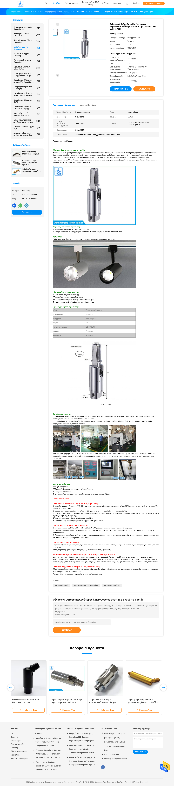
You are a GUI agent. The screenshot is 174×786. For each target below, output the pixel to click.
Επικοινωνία (27, 212)
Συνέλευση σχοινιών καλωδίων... (27, 61)
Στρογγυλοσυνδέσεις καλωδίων (86, 585)
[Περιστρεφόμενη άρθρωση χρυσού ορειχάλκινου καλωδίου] (144, 678)
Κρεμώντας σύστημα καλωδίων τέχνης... (27, 108)
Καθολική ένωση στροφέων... (27, 48)
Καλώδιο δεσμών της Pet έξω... (27, 128)
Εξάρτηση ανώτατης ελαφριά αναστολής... (27, 74)
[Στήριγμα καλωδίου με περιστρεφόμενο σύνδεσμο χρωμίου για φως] (105, 678)
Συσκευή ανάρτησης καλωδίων (80, 729)
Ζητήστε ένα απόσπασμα (154, 3)
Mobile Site (15, 755)
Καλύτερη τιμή (121, 89)
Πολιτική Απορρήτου (19, 758)
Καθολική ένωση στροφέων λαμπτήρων (31, 170)
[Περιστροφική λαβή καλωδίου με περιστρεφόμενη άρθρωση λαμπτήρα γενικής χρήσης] (67, 678)
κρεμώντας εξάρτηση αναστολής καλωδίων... (27, 81)
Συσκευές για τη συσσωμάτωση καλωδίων (47, 731)
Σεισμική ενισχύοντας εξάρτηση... (27, 88)
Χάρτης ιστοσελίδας (19, 751)
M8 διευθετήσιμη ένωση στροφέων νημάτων (29, 162)
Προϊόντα (14, 737)
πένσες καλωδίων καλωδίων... (27, 35)
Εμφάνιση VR (16, 741)
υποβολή (67, 630)
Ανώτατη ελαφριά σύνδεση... (27, 55)
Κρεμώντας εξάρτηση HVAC (27, 101)
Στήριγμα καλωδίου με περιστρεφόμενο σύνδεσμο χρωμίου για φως (102, 702)
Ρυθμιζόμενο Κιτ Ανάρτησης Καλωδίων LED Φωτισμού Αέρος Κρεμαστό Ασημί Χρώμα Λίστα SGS (82, 737)
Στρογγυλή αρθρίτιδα (112, 585)
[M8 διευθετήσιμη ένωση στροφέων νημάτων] (16, 163)
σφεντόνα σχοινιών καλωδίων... (27, 68)
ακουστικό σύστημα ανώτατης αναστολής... (27, 134)
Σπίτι (13, 733)
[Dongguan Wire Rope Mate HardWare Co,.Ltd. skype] (26, 205)
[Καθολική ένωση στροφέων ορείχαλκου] (16, 154)
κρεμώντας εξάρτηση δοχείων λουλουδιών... (27, 94)
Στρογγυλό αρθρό (61, 585)
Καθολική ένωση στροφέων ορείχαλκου (32, 153)
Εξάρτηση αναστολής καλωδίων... (27, 28)
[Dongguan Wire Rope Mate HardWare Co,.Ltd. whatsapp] (20, 205)
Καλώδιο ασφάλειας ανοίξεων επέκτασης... (27, 121)
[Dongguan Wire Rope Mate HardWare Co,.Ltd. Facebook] (103, 767)
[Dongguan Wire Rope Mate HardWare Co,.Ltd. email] (14, 205)
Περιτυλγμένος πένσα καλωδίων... (27, 41)
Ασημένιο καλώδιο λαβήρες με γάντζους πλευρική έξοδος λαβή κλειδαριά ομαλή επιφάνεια (48, 742)
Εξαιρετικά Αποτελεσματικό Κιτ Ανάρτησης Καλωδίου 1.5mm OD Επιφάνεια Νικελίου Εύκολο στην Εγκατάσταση (82, 749)
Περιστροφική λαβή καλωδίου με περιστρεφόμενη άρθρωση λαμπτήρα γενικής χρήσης (66, 702)
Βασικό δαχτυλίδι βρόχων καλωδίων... (27, 114)
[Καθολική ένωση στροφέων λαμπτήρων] (16, 171)
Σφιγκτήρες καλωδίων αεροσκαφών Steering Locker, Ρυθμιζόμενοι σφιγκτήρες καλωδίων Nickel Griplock (48, 766)
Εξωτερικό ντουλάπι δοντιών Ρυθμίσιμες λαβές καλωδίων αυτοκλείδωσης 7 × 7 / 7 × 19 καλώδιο (48, 754)
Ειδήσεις (14, 748)
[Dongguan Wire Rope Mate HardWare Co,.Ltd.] (20, 4)
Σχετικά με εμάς (17, 744)
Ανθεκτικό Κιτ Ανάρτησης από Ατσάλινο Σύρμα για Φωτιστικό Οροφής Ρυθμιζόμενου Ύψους (82, 761)
